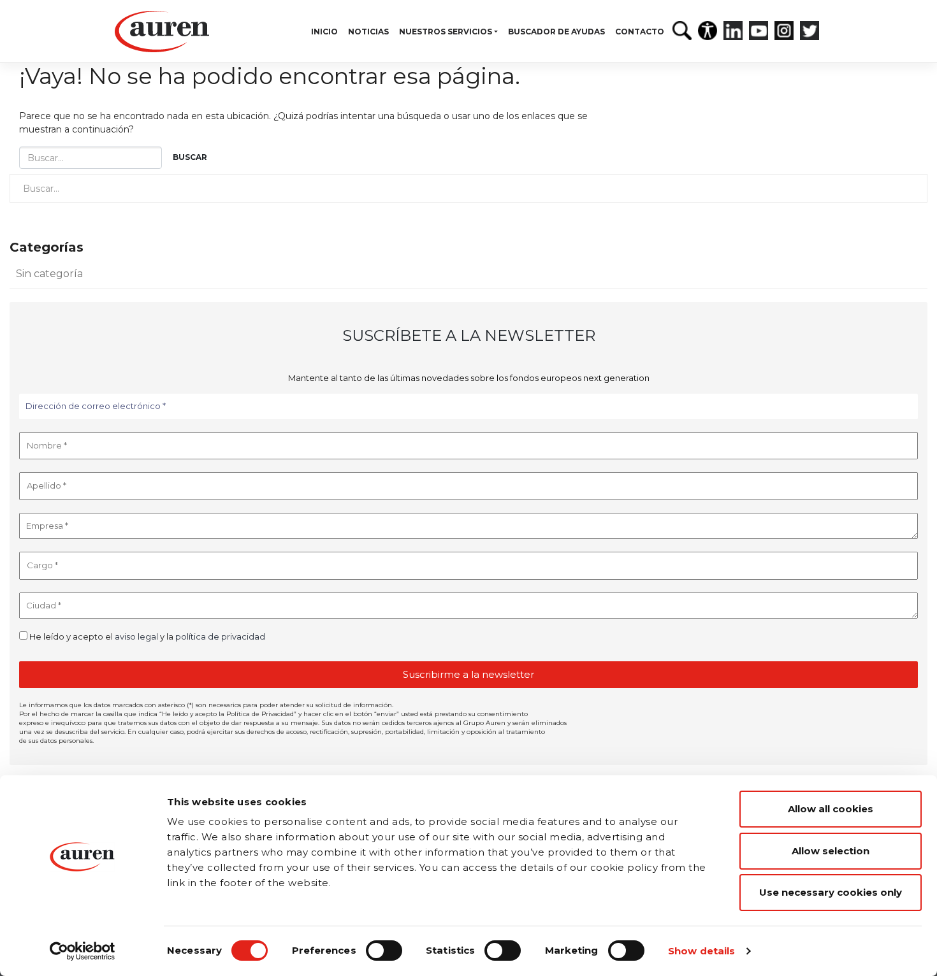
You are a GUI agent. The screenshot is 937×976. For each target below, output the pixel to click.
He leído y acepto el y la (146, 636)
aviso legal (136, 636)
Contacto (639, 31)
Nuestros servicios (445, 31)
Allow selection (830, 851)
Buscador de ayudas (556, 31)
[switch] (384, 950)
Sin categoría (49, 274)
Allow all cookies (830, 809)
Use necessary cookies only (830, 892)
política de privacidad (220, 636)
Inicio (324, 31)
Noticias (368, 31)
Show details (701, 951)
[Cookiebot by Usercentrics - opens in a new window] (82, 951)
